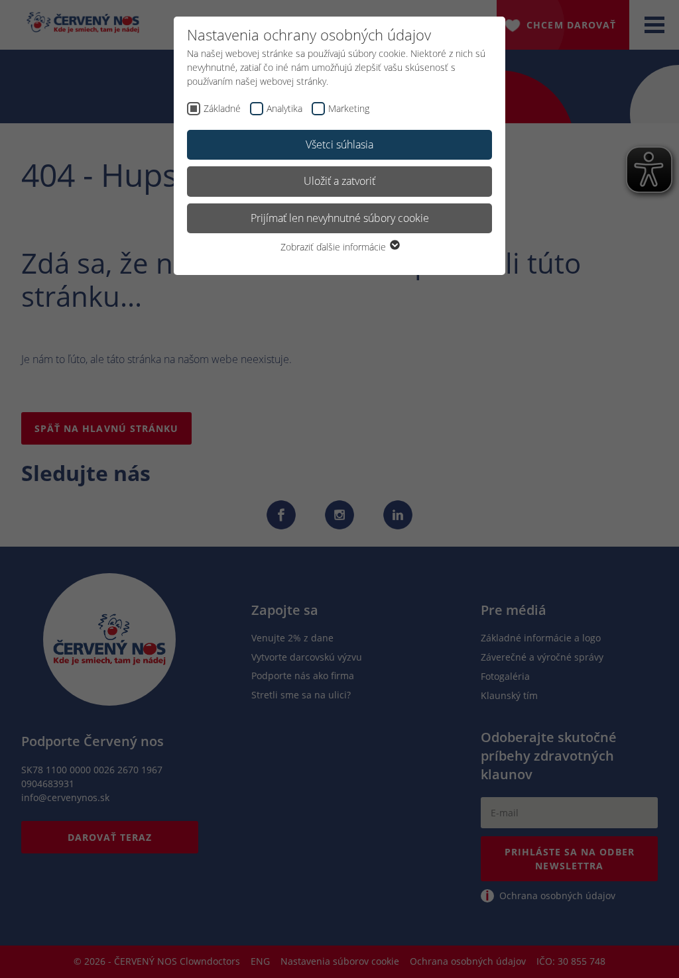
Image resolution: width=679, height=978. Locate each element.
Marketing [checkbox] (348, 108)
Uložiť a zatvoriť (339, 181)
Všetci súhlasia (339, 144)
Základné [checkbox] (222, 108)
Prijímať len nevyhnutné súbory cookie (340, 218)
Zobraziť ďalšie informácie (334, 247)
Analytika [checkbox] (284, 108)
